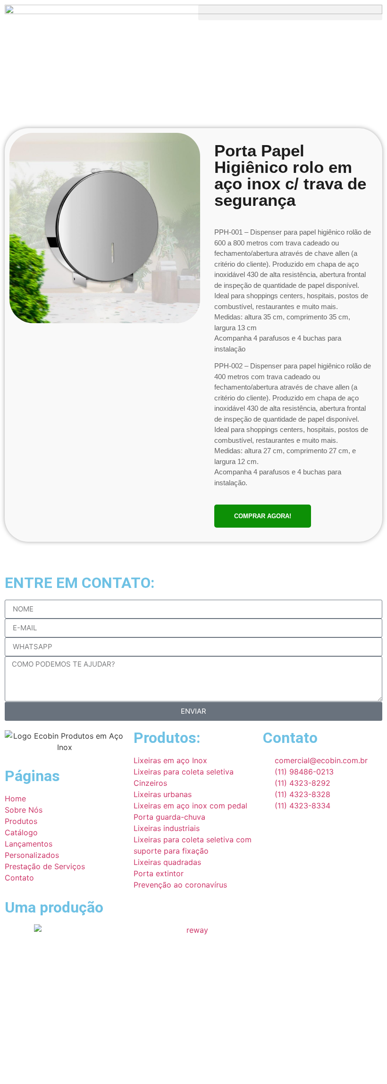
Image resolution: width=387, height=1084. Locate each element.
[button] (290, 12)
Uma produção (54, 907)
